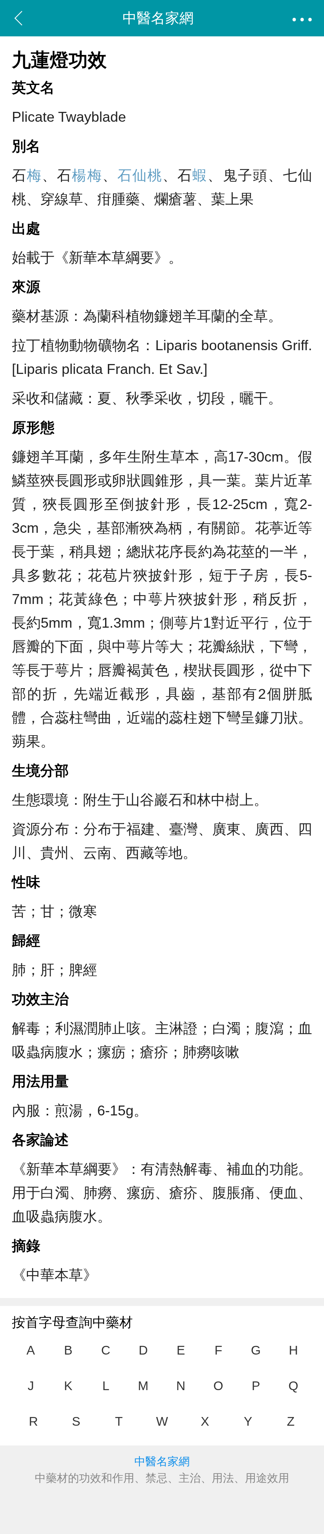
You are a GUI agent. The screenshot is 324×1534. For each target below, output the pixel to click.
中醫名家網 (158, 18)
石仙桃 (139, 175)
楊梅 (87, 175)
